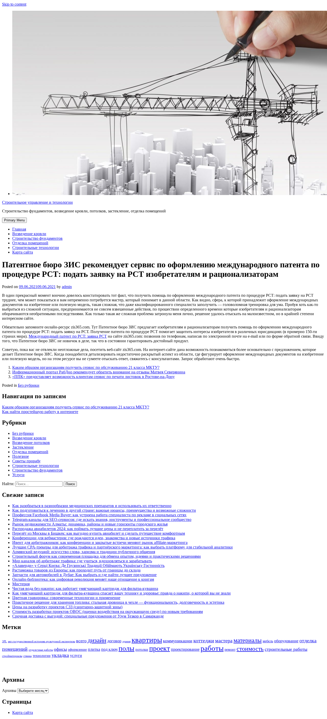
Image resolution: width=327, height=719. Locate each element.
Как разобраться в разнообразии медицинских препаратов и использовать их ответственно (91, 506)
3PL (4, 641)
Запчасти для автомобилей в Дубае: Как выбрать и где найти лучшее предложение (84, 575)
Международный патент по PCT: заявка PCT (68, 336)
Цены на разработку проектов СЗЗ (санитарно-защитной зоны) (67, 607)
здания (126, 641)
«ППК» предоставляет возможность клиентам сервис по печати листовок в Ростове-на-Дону (93, 376)
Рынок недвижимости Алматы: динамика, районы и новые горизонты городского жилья (90, 524)
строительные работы (286, 649)
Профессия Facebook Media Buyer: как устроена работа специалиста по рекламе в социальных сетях (99, 515)
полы (126, 648)
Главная (19, 229)
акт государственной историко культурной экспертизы (41, 641)
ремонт (230, 650)
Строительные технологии (35, 247)
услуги (76, 655)
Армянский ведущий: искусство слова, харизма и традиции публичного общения (83, 552)
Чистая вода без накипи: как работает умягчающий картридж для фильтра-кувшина (85, 588)
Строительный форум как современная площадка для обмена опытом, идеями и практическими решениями (106, 556)
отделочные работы (41, 649)
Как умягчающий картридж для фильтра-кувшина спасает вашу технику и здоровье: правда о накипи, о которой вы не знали (121, 593)
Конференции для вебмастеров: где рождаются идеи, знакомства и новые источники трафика (93, 538)
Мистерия (21, 584)
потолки (141, 650)
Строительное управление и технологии (37, 202)
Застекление (23, 447)
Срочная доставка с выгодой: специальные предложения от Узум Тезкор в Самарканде (88, 616)
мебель (268, 641)
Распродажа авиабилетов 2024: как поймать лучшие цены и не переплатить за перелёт (87, 529)
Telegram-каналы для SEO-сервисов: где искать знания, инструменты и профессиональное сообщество (101, 519)
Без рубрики (28, 385)
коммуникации (177, 640)
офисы (60, 649)
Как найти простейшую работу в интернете (40, 411)
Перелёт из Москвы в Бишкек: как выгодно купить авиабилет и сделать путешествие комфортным (98, 533)
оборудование (286, 641)
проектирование (185, 649)
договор (114, 641)
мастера (223, 640)
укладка (60, 655)
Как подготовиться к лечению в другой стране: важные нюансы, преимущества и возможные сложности (104, 510)
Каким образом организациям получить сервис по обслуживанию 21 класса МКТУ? (85, 367)
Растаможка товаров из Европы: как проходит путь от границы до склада (76, 570)
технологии (42, 656)
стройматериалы (12, 656)
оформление (77, 650)
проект (159, 648)
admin (67, 286)
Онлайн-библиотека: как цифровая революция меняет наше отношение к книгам (83, 579)
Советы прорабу (26, 461)
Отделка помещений (30, 243)
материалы (247, 640)
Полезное (20, 456)
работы (212, 648)
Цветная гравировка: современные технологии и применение (66, 598)
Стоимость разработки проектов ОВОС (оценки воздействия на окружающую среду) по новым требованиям (107, 611)
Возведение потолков (31, 442)
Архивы (9, 690)
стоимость (250, 648)
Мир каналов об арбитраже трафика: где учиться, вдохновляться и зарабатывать (82, 561)
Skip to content (14, 4)
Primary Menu (14, 220)
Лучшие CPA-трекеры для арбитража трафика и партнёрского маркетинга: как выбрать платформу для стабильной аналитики (122, 547)
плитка (94, 649)
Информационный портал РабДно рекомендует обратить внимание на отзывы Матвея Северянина (98, 372)
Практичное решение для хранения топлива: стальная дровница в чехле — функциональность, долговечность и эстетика (118, 602)
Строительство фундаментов (37, 238)
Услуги (18, 475)
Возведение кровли (29, 234)
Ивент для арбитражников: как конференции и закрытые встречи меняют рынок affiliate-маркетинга (100, 542)
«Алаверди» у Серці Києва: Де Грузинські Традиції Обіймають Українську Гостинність (88, 565)
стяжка (27, 656)
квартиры (147, 640)
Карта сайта (22, 252)
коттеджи (203, 640)
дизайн (97, 640)
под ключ (109, 649)
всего (81, 640)
